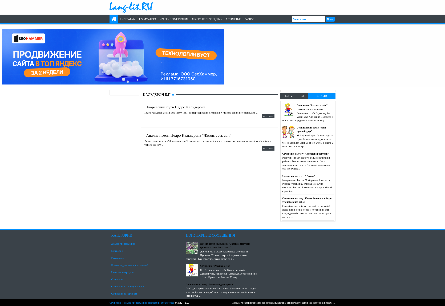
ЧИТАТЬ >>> (268, 116)
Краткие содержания (174, 19)
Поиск (330, 19)
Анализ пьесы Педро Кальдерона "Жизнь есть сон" (188, 135)
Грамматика (147, 19)
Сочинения (117, 279)
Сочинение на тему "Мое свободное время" (210, 284)
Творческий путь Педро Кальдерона (175, 106)
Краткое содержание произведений (129, 265)
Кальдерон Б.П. (157, 94)
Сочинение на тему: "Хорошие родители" (305, 153)
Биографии (128, 19)
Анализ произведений (207, 19)
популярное (294, 96)
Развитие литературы (122, 272)
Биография (117, 250)
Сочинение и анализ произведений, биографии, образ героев (142, 302)
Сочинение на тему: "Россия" (298, 176)
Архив (322, 96)
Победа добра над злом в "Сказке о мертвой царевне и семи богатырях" (225, 245)
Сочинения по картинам (124, 293)
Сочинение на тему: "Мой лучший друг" (311, 129)
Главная (114, 19)
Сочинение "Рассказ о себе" (312, 105)
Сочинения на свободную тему (127, 286)
